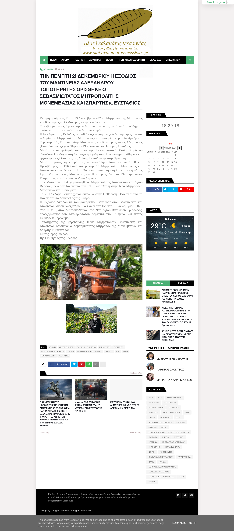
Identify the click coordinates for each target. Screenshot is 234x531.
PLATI (118, 351)
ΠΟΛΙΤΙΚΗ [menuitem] (79, 59)
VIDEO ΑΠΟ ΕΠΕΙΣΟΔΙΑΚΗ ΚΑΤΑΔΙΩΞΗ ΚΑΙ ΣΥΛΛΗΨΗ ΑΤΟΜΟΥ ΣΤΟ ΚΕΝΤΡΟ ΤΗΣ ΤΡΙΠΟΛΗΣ (88, 407)
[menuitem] (44, 60)
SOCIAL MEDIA (170, 402)
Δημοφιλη (158, 282)
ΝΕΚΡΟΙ (152, 452)
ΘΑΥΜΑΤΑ (152, 427)
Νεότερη (45, 432)
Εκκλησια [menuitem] (155, 59)
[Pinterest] (81, 364)
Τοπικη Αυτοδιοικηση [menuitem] (132, 59)
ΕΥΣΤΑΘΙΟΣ (119, 347)
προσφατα (182, 282)
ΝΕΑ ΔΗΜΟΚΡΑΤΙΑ (172, 447)
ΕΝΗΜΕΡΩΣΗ (104, 347)
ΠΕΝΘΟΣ (109, 351)
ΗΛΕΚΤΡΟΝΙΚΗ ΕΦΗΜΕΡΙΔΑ (52, 351)
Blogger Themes (60, 510)
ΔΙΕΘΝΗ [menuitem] (110, 59)
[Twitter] (74, 364)
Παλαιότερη (135, 432)
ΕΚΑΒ (187, 412)
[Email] (96, 364)
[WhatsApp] (88, 364)
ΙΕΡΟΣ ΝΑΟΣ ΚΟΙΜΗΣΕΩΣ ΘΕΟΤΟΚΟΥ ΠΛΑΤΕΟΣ (169, 432)
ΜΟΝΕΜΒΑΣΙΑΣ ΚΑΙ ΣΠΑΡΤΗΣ (89, 351)
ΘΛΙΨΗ (164, 427)
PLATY (125, 351)
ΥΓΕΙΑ (181, 476)
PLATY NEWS (64, 356)
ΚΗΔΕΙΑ (70, 351)
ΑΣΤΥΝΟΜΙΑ (173, 407)
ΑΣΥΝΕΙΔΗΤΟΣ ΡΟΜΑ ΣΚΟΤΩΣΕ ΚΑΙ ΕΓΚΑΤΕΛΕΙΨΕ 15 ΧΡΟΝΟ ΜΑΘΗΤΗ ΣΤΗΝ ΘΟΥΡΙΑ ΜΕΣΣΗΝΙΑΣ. (177, 336)
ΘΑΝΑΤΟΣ (181, 422)
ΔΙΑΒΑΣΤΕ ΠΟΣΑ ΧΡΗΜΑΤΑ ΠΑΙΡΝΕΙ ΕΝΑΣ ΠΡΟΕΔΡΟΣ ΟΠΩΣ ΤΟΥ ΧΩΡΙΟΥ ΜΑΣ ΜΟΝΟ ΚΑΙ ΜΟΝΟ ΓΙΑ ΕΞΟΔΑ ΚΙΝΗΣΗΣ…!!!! (177, 296)
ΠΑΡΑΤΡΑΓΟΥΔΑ (184, 457)
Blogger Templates (81, 510)
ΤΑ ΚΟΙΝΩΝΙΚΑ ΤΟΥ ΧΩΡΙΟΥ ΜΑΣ (162, 467)
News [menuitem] (53, 59)
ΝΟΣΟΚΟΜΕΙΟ (166, 452)
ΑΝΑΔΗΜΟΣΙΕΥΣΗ (156, 407)
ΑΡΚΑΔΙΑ (59, 69)
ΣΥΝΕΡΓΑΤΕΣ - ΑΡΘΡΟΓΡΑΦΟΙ (167, 348)
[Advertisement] (170, 88)
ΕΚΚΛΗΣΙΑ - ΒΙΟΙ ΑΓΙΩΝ (86, 347)
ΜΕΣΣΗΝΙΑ (153, 442)
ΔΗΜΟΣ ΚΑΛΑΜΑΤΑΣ (171, 412)
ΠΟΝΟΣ (162, 462)
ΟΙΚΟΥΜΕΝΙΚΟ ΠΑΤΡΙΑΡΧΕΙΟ (161, 457)
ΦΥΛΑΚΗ (152, 481)
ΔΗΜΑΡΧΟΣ (153, 412)
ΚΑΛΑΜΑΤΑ (153, 437)
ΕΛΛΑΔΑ (152, 417)
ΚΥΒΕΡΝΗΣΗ (179, 437)
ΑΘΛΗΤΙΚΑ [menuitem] (95, 59)
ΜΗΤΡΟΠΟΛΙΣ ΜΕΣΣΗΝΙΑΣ (173, 442)
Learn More (179, 523)
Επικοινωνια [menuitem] (173, 59)
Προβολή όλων (136, 373)
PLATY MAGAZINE (48, 356)
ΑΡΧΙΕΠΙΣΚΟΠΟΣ (66, 347)
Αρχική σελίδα (46, 69)
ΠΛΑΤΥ (151, 462)
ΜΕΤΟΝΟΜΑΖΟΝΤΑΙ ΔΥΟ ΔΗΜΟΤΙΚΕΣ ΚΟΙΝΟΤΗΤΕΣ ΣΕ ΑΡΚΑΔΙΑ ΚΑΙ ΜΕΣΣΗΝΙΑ (124, 405)
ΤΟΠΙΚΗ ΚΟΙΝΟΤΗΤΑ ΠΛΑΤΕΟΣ (161, 476)
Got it (193, 523)
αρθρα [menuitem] (65, 59)
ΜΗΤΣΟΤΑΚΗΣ (154, 447)
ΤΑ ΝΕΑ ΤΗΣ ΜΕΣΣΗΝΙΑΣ (159, 472)
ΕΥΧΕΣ (179, 417)
